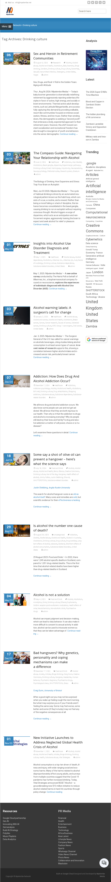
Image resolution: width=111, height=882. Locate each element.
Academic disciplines (96, 167)
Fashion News (64, 845)
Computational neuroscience (97, 214)
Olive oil (67, 477)
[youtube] (103, 3)
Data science (92, 243)
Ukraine (101, 297)
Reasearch (57, 63)
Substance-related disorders (43, 266)
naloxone (54, 544)
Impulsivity (66, 168)
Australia (89, 196)
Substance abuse (47, 395)
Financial (62, 818)
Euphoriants (71, 602)
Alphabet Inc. (99, 170)
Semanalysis (9, 827)
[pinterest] (96, 3)
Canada (89, 205)
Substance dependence (65, 263)
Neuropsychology (40, 171)
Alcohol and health (46, 66)
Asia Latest (63, 836)
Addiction (67, 162)
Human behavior (92, 265)
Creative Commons (72, 471)
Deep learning (91, 247)
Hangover (62, 474)
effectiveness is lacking (69, 500)
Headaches (67, 677)
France (99, 252)
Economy (90, 252)
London (97, 272)
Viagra (35, 75)
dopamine (57, 165)
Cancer (41, 323)
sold (75, 497)
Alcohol (68, 63)
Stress (66, 683)
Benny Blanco (59, 471)
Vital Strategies (64, 757)
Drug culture (65, 69)
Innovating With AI (11, 824)
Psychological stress (41, 683)
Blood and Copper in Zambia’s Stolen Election (95, 104)
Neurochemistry (44, 608)
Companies (91, 208)
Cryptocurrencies (92, 236)
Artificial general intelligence (92, 180)
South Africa (92, 294)
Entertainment (65, 824)
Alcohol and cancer (40, 320)
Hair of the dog (52, 474)
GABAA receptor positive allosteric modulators (50, 605)
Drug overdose (71, 541)
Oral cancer (77, 326)
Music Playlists (9, 836)
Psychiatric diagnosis (49, 680)
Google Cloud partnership (14, 818)
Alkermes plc (68, 260)
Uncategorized (59, 535)
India (103, 265)
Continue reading (69, 134)
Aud (75, 260)
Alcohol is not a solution (51, 595)
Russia (88, 287)
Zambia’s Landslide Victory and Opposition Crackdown (96, 127)
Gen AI (6, 821)
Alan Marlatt (77, 162)
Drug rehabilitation (60, 391)
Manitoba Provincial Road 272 (95, 277)
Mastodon (62, 863)
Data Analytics (9, 839)
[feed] (100, 3)
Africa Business (65, 833)
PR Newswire (98, 284)
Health (41, 757)
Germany (90, 262)
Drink (45, 602)
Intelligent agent (92, 268)
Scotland (61, 544)
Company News (65, 842)
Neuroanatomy (76, 168)
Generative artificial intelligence (95, 257)
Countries (99, 221)
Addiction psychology (41, 388)
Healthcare (55, 162)
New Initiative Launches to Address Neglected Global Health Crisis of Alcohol (58, 742)
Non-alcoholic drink (58, 608)
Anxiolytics (37, 602)
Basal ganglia (48, 165)
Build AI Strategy (10, 830)
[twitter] (92, 3)
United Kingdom (94, 305)
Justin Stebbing (57, 477)
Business (62, 827)
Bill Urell (36, 391)
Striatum (76, 171)
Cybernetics (94, 239)
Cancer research (51, 323)
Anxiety (41, 674)
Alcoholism (58, 66)
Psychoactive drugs (65, 680)
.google (91, 163)
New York (98, 281)
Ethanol (63, 602)
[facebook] (88, 3)
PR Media (64, 811)
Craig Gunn (68, 674)
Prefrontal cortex (53, 171)
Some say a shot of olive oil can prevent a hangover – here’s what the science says (57, 459)
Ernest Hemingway (53, 168)
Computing (90, 221)
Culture (102, 236)
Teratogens (61, 72)
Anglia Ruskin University (59, 487)
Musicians (90, 281)
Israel (101, 268)
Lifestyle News (65, 839)
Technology (91, 297)
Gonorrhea (75, 69)
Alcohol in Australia (73, 538)
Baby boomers (68, 66)
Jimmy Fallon (45, 477)
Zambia (91, 326)
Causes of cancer (64, 323)
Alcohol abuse (69, 257)
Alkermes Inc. (57, 260)
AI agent (89, 170)
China (96, 204)
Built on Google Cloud (65, 874)
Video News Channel (67, 854)
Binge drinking (57, 674)
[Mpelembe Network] (7, 11)
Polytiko (6, 833)
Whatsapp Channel (66, 851)
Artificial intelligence (96, 188)
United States (71, 72)
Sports (61, 848)
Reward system (66, 171)
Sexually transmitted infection (44, 72)
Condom (44, 69)
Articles (48, 674)
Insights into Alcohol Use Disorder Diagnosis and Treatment (52, 248)
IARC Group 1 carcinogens (62, 326)
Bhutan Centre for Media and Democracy (95, 200)
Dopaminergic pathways (71, 165)
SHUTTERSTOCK (40, 480)
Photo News (63, 857)
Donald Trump (92, 249)
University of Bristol (53, 690)
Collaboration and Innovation (71, 860)
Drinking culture (54, 69)
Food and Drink (57, 468)
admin (45, 75)
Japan (88, 272)
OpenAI (89, 284)
